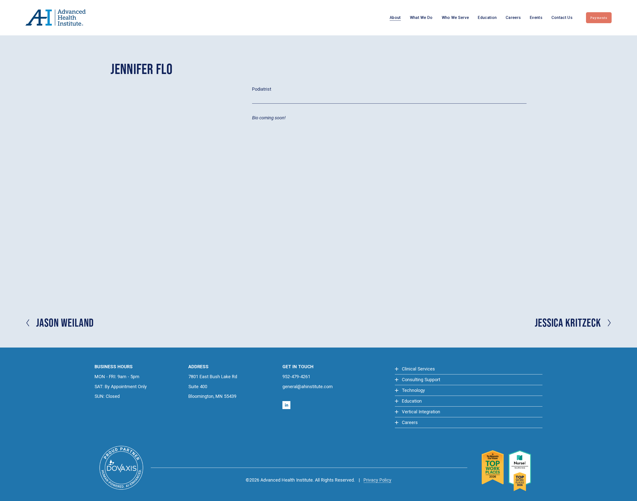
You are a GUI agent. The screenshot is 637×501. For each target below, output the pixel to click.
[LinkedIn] (286, 405)
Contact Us (562, 17)
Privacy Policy (377, 480)
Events (536, 17)
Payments (598, 17)
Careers (513, 17)
